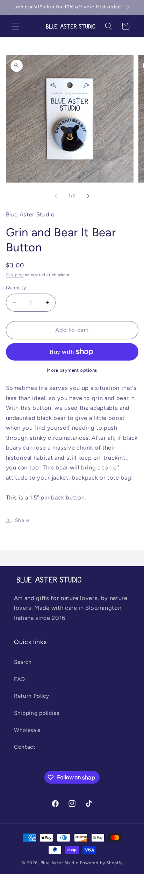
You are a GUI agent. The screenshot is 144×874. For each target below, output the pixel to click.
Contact (25, 746)
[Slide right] (88, 195)
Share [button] (22, 520)
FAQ (19, 679)
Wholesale (27, 730)
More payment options (72, 370)
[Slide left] (56, 195)
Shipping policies (36, 713)
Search (23, 662)
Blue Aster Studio (60, 862)
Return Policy (31, 695)
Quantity (16, 287)
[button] (15, 26)
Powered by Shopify (101, 862)
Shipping (15, 275)
